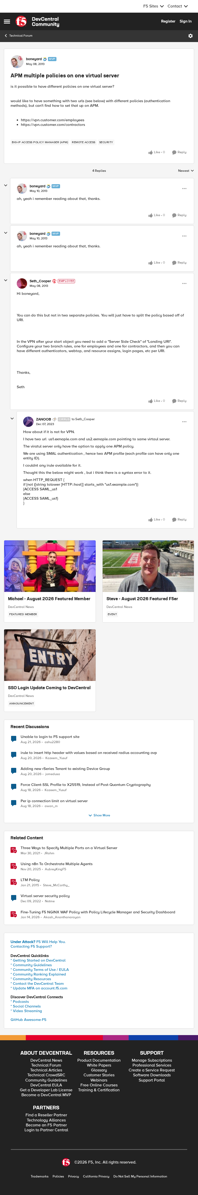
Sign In (186, 21)
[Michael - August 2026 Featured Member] (50, 566)
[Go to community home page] (37, 21)
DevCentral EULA (46, 1085)
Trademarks (39, 1176)
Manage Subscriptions (152, 1060)
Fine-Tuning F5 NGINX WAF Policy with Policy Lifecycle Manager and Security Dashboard (98, 912)
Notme (50, 901)
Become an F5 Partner (46, 1125)
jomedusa (52, 774)
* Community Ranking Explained (38, 974)
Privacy (73, 1176)
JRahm (49, 853)
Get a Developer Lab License (46, 1090)
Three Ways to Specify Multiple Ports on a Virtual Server (69, 848)
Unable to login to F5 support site (50, 737)
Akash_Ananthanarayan (62, 917)
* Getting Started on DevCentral (38, 960)
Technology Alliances (46, 1120)
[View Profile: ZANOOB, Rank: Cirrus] (28, 422)
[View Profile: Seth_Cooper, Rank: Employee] (22, 283)
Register (168, 21)
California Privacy (96, 1176)
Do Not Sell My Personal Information (140, 1176)
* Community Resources (31, 979)
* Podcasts (20, 1001)
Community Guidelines (46, 1080)
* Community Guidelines (31, 965)
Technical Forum (20, 36)
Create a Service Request (152, 1070)
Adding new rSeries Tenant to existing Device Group (65, 769)
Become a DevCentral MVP (46, 1095)
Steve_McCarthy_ (56, 885)
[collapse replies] (6, 185)
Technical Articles (46, 1070)
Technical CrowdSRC (46, 1075)
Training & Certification (99, 1090)
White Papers (99, 1065)
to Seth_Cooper (83, 419)
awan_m (51, 806)
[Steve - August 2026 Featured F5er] (148, 566)
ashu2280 (52, 742)
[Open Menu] (190, 35)
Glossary (99, 1070)
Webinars (98, 1080)
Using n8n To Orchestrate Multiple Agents (57, 864)
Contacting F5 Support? (31, 946)
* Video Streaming (26, 1011)
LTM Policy (30, 880)
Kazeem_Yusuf (56, 758)
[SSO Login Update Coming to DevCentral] (50, 655)
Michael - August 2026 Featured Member (49, 599)
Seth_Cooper (40, 281)
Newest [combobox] (186, 171)
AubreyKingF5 (55, 869)
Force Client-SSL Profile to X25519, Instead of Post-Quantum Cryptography (86, 785)
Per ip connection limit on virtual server (54, 801)
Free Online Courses (99, 1085)
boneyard (34, 59)
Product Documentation (99, 1060)
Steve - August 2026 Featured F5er (142, 599)
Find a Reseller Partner (46, 1115)
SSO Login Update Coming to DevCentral (49, 688)
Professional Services (152, 1065)
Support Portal (152, 1080)
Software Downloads (152, 1075)
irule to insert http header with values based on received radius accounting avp (89, 753)
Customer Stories (99, 1075)
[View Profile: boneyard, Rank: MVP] (17, 61)
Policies (58, 1176)
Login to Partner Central (46, 1130)
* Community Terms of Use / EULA (40, 969)
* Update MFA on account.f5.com (39, 988)
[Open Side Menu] (7, 21)
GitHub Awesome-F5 (28, 1019)
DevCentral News (21, 607)
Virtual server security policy (45, 896)
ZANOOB (43, 419)
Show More (102, 815)
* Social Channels (26, 1006)
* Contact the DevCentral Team (37, 983)
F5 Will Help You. (38, 941)
